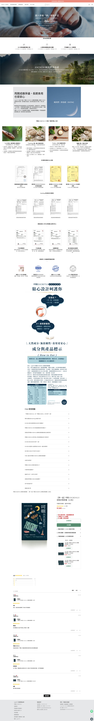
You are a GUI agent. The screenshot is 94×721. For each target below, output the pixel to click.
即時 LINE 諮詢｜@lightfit (42, 709)
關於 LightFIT (17, 718)
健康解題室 (16, 714)
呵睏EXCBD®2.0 (18, 704)
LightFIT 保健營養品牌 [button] (19, 702)
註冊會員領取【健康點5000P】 (47, 1)
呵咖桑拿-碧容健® (18, 708)
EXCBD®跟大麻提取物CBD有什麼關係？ (34, 423)
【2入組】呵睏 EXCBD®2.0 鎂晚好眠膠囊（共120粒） (26, 681)
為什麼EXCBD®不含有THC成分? (32, 451)
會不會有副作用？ (29, 483)
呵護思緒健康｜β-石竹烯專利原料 (66, 536)
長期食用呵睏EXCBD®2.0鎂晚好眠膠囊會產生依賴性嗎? (38, 432)
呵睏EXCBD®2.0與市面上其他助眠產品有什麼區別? (37, 437)
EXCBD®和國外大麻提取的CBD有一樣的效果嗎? (36, 446)
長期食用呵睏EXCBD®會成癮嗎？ (33, 479)
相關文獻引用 (28, 488)
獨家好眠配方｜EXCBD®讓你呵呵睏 (66, 529)
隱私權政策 (66, 704)
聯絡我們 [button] (39, 702)
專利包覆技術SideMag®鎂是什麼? (33, 418)
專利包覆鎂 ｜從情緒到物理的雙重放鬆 (67, 532)
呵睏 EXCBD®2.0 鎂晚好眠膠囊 (20, 491)
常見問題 (16, 712)
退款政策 (71, 704)
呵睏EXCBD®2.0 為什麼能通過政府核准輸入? (35, 427)
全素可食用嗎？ (28, 460)
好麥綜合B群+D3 (17, 710)
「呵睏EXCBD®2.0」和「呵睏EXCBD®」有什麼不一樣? (38, 414)
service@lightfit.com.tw (46, 707)
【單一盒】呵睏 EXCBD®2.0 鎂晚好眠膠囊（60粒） (26, 600)
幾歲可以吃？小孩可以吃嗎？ (31, 474)
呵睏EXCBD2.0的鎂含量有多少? (32, 465)
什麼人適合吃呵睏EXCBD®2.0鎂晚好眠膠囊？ (35, 455)
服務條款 (61, 704)
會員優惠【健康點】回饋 (19, 716)
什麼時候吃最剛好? (29, 469)
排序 (73, 590)
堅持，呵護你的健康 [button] (64, 702)
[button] (5, 4)
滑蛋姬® (16, 706)
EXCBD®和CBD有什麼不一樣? (32, 441)
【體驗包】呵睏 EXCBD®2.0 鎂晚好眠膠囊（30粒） (26, 620)
